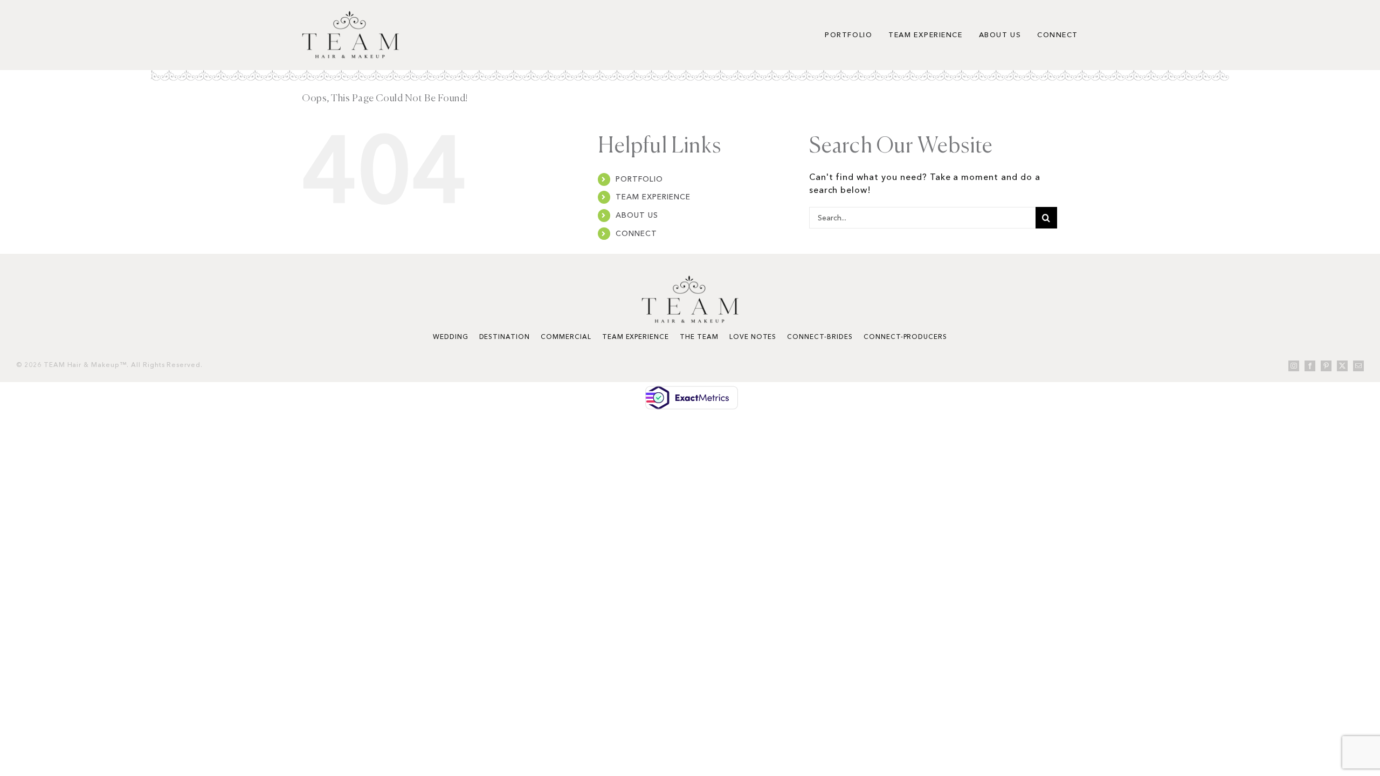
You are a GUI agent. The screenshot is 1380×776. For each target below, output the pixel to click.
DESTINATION (504, 336)
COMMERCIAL (566, 336)
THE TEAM (699, 336)
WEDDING (450, 336)
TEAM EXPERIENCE (653, 197)
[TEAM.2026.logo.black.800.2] (350, 15)
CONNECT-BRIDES (819, 336)
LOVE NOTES (753, 336)
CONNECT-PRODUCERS (905, 336)
